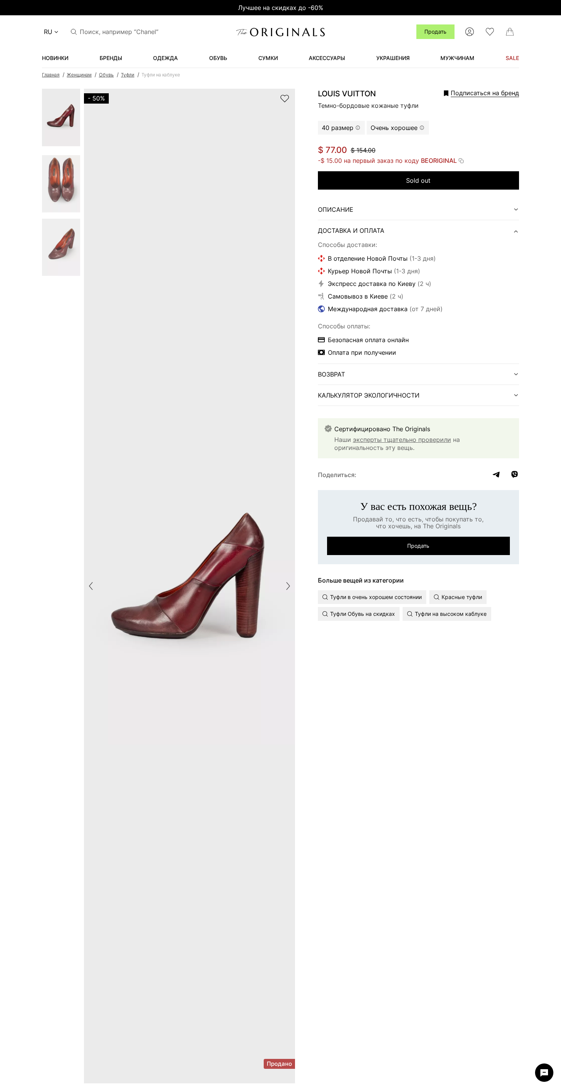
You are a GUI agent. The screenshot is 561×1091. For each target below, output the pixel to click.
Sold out (418, 180)
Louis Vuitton (347, 93)
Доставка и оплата (351, 230)
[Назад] (91, 586)
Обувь (106, 75)
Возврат (331, 374)
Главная (51, 75)
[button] (471, 92)
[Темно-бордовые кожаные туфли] (61, 120)
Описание (335, 209)
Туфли (127, 75)
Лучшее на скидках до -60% (280, 7)
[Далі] (288, 586)
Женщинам (79, 75)
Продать (435, 31)
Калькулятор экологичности (368, 395)
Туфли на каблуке (161, 75)
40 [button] (337, 128)
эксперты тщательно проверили (402, 439)
